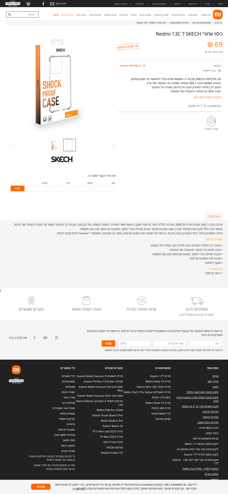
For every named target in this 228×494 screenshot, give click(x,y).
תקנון (215, 386)
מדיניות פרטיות (210, 411)
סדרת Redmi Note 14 (158, 403)
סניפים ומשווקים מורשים (205, 438)
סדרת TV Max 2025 (111, 436)
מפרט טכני (214, 216)
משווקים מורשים (159, 4)
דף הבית (218, 22)
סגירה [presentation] (41, 487)
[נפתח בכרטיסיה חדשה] (43, 3)
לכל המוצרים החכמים (112, 452)
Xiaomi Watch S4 (112, 426)
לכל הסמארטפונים (161, 413)
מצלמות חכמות (95, 15)
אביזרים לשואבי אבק (64, 435)
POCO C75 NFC (161, 397)
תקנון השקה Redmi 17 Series (201, 444)
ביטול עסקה (212, 433)
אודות (220, 4)
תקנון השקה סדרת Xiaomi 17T (201, 454)
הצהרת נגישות (120, 4)
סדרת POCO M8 (161, 408)
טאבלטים (70, 386)
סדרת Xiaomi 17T (160, 376)
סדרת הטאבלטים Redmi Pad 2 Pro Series (147, 392)
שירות (207, 4)
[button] (133, 65)
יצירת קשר (192, 4)
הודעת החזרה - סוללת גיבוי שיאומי (200, 468)
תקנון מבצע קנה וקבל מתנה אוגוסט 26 (197, 449)
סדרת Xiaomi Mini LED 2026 (153, 386)
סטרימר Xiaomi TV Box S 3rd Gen (103, 381)
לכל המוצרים (68, 376)
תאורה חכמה (68, 392)
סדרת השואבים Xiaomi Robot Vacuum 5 (100, 376)
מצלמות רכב (68, 403)
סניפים (56, 15)
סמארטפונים (193, 15)
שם (113, 183)
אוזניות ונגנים (68, 451)
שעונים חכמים (145, 15)
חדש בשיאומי (206, 15)
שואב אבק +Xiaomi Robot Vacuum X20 (100, 395)
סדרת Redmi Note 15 (158, 381)
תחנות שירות (211, 474)
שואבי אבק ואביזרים (161, 15)
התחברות (140, 4)
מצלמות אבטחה (114, 447)
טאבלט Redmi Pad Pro (110, 410)
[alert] (114, 487)
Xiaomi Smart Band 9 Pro (107, 415)
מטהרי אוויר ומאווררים (64, 408)
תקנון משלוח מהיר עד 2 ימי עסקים (200, 406)
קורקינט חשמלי (67, 419)
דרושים (177, 4)
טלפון (89, 183)
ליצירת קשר (60, 3)
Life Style (123, 15)
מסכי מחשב (69, 440)
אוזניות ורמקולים (110, 15)
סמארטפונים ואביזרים (202, 22)
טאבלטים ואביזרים (178, 15)
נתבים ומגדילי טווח (113, 442)
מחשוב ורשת (81, 15)
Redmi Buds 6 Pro (112, 420)
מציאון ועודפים (163, 419)
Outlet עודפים (67, 15)
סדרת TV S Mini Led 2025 (107, 431)
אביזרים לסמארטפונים (179, 22)
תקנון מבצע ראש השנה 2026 (202, 392)
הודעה (45, 183)
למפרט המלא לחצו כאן (207, 97)
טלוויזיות (134, 15)
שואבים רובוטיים (66, 429)
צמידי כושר (69, 397)
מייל (68, 183)
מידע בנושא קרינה (208, 427)
